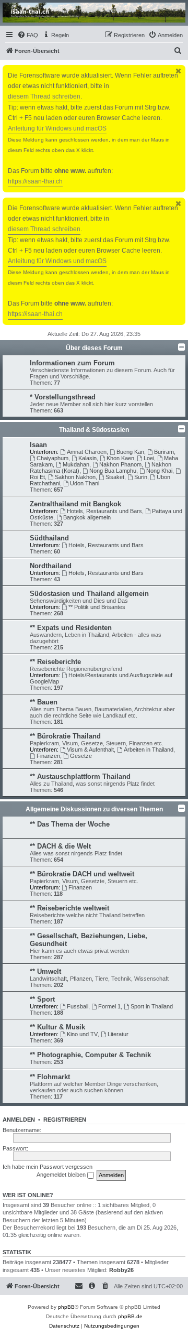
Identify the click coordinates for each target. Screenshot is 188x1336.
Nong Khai (159, 471)
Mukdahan (76, 464)
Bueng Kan (130, 452)
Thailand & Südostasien (94, 429)
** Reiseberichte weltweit (69, 908)
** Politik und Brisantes (96, 607)
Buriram (164, 452)
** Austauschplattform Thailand (80, 776)
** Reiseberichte (55, 662)
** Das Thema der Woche (70, 824)
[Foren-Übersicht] (94, 13)
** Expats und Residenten (71, 628)
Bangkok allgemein (87, 517)
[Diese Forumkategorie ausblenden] (181, 347)
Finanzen (48, 756)
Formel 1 (109, 1006)
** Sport (42, 999)
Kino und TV (82, 1034)
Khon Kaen (120, 458)
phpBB (66, 1307)
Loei (149, 458)
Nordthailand (51, 566)
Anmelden (19, 1119)
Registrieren (64, 1119)
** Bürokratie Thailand (65, 736)
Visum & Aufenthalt (90, 749)
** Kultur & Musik (57, 1027)
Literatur (118, 1034)
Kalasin (87, 458)
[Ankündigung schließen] (178, 71)
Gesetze (81, 756)
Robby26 (121, 1270)
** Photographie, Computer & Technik (90, 1055)
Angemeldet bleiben (62, 1174)
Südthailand (49, 538)
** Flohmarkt (50, 1077)
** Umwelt (45, 971)
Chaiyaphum (52, 458)
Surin (140, 477)
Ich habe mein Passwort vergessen (47, 1167)
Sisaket (114, 477)
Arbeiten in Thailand (148, 749)
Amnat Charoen (87, 452)
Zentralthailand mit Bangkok (75, 504)
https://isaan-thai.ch (35, 181)
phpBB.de (130, 1316)
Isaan (38, 445)
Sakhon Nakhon (75, 477)
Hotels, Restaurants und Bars (104, 511)
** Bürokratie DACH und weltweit (82, 874)
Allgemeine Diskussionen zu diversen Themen (94, 809)
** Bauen (43, 702)
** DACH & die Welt (60, 846)
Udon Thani (84, 483)
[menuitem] (27, 35)
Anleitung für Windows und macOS (57, 128)
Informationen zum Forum (72, 363)
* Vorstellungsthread (63, 397)
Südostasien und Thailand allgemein (89, 594)
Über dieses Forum (94, 348)
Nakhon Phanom (120, 464)
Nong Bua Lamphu (112, 471)
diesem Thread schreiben (44, 96)
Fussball (77, 1006)
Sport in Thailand (152, 1006)
